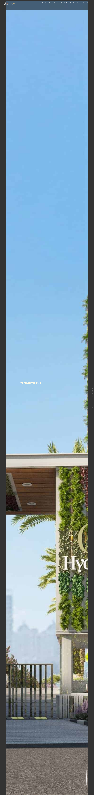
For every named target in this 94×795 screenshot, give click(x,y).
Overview (44, 3)
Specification (64, 3)
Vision (50, 3)
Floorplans (73, 3)
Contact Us (86, 3)
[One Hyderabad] (10, 5)
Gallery (79, 3)
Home (38, 3)
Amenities (56, 3)
